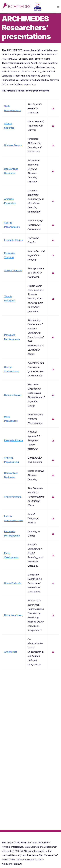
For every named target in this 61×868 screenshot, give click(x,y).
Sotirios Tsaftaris (13, 270)
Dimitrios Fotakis (13, 395)
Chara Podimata (12, 496)
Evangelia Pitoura (13, 240)
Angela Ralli (10, 651)
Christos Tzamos (13, 145)
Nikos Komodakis (13, 615)
